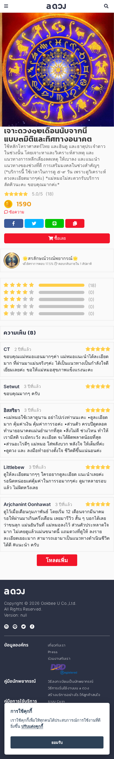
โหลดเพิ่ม (57, 560)
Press (53, 651)
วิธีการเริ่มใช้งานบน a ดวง (68, 688)
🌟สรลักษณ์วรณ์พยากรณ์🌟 (50, 258)
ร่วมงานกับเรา (59, 658)
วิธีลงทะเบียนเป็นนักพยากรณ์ (70, 681)
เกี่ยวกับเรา (57, 645)
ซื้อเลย (59, 238)
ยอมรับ (57, 742)
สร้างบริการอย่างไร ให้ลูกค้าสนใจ (74, 694)
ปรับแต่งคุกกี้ (32, 726)
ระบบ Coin (56, 701)
